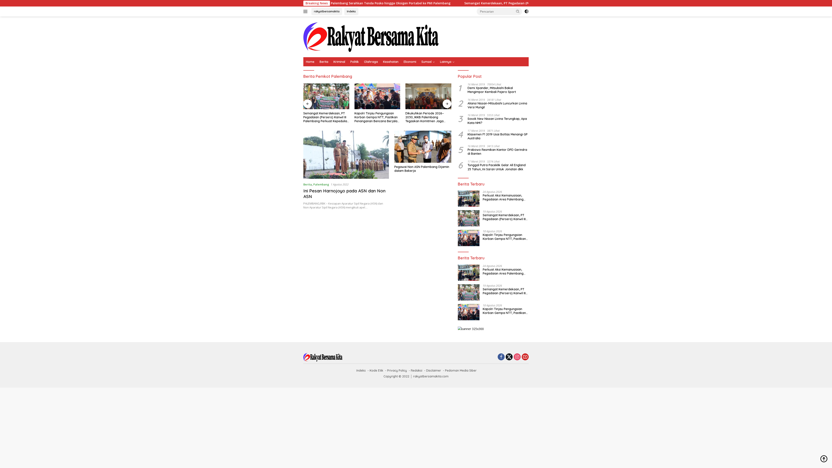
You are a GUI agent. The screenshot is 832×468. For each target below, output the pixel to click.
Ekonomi (410, 62)
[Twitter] (509, 357)
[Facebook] (501, 357)
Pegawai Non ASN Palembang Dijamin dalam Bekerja (421, 169)
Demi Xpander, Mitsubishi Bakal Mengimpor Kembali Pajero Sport (492, 90)
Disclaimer (433, 370)
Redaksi (416, 370)
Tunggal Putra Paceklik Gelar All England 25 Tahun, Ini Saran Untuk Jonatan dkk (497, 167)
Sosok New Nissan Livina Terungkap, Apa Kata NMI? (497, 121)
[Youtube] (525, 357)
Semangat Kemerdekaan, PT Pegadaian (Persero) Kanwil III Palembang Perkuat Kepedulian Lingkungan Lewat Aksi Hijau (518, 3)
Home (310, 62)
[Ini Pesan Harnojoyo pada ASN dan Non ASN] (346, 155)
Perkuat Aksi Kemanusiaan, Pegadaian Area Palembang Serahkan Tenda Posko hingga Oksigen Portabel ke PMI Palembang (505, 197)
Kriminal (339, 62)
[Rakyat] (371, 36)
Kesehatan (390, 62)
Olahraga (371, 62)
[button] (518, 11)
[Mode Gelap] (526, 11)
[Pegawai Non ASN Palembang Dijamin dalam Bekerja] (422, 147)
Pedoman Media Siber (461, 370)
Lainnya (445, 62)
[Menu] (306, 11)
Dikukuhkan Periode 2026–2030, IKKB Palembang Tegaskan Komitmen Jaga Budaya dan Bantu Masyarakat (428, 117)
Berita (324, 62)
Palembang (321, 184)
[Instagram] (517, 357)
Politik (354, 62)
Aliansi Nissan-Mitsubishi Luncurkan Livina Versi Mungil (497, 105)
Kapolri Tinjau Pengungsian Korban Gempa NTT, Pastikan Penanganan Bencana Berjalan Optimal (376, 117)
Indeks (351, 11)
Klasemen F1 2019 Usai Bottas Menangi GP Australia (498, 136)
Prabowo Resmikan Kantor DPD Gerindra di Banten (497, 152)
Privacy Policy (397, 370)
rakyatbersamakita (327, 11)
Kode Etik (376, 370)
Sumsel (426, 62)
